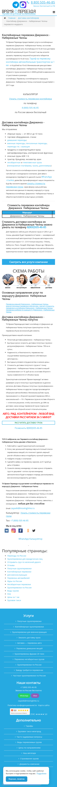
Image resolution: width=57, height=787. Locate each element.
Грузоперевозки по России (19, 587)
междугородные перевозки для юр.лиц (22, 306)
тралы (35, 165)
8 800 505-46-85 (43, 2)
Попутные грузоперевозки (19, 568)
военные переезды (16, 143)
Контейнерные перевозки (19, 571)
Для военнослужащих (17, 575)
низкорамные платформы (20, 165)
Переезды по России (16, 555)
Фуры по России (14, 581)
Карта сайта (43, 705)
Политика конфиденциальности (22, 705)
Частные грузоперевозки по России (29, 675)
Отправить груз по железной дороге (24, 562)
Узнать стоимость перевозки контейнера (30, 98)
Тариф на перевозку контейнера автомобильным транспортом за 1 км (30, 62)
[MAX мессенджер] (23, 6)
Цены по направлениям (29, 747)
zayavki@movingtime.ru (23, 508)
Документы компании (29, 764)
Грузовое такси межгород (29, 731)
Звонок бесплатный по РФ (44, 6)
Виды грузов (13, 590)
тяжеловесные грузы (32, 162)
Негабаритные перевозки (19, 584)
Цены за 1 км (13, 597)
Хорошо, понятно (16, 779)
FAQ (9, 594)
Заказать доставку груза (29, 637)
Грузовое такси (14, 600)
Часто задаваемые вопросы (29, 737)
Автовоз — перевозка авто (29, 643)
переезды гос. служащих (18, 146)
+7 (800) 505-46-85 (19, 520)
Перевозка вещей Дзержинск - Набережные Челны (27, 304)
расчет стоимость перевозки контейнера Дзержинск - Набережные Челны (30, 307)
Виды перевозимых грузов (29, 742)
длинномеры (45, 165)
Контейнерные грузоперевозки (29, 626)
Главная (12, 18)
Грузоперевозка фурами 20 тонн (29, 654)
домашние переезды (16, 140)
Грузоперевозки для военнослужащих (29, 632)
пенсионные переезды (36, 143)
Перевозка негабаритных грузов (29, 659)
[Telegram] (15, 6)
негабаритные (14, 162)
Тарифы (29, 726)
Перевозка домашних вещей (29, 648)
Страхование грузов (29, 758)
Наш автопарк (29, 753)
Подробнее (41, 773)
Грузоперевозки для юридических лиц (25, 559)
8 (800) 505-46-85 (30, 107)
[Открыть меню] (54, 12)
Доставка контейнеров (28, 18)
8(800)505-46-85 (36, 227)
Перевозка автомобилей (18, 578)
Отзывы (11, 565)
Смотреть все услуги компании (28, 262)
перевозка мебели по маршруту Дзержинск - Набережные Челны (30, 311)
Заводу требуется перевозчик (29, 670)
